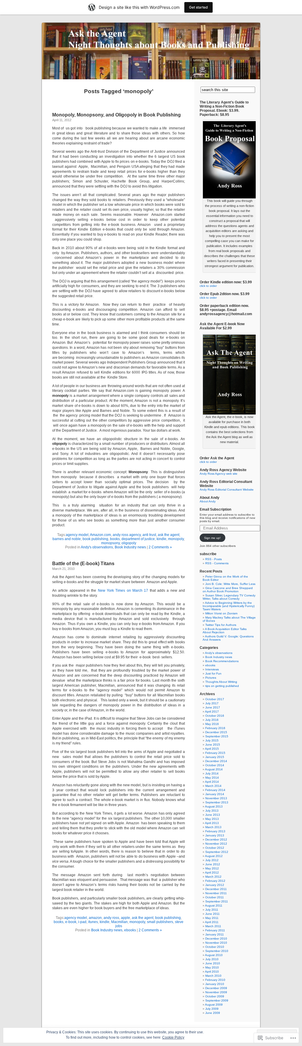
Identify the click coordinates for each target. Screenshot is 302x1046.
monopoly (176, 539)
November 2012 (216, 843)
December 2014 (216, 761)
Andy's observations (97, 547)
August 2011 (213, 905)
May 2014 (212, 777)
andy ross (111, 918)
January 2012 (214, 885)
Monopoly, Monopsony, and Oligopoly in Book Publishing (116, 114)
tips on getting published (222, 686)
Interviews (212, 669)
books (115, 539)
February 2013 (215, 831)
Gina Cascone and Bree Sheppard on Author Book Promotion (228, 589)
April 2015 (212, 748)
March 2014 (213, 785)
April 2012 (212, 872)
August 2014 (214, 769)
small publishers (160, 922)
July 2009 (212, 1008)
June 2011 (212, 913)
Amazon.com (100, 535)
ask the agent (168, 535)
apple (125, 918)
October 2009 (214, 996)
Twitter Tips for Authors (220, 624)
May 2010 (212, 967)
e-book (70, 922)
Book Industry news (130, 547)
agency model (77, 535)
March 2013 (213, 827)
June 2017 (212, 707)
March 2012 (213, 876)
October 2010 (214, 946)
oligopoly (129, 543)
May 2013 (212, 818)
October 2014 (214, 765)
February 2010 (215, 979)
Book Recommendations (222, 661)
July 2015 (212, 740)
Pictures (210, 677)
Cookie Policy (173, 1037)
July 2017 (212, 703)
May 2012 (212, 868)
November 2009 (216, 992)
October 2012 (214, 847)
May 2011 (212, 918)
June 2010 (212, 963)
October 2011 (214, 897)
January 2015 (214, 757)
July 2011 (211, 909)
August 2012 (214, 856)
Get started (198, 7)
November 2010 (216, 942)
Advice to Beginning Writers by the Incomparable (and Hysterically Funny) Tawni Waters (229, 606)
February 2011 (215, 930)
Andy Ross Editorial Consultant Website (227, 489)
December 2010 (216, 938)
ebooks (130, 930)
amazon (95, 918)
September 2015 (216, 736)
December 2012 (216, 839)
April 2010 (212, 971)
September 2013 (216, 802)
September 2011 (216, 901)
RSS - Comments (217, 563)
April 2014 (212, 781)
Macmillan (119, 922)
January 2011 (214, 934)
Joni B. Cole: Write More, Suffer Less (230, 584)
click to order (208, 285)
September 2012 (216, 851)
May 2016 (212, 724)
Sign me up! (212, 538)
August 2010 (214, 955)
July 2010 (212, 959)
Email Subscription (215, 509)
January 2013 (214, 835)
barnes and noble (66, 539)
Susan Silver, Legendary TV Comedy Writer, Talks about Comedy (229, 597)
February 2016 (215, 728)
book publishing (95, 539)
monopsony (110, 543)
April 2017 (212, 711)
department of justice (138, 539)
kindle (161, 539)
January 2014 (214, 794)
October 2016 (214, 715)
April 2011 (212, 922)
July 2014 (212, 773)
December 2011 (216, 889)
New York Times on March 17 (124, 590)
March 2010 (213, 975)
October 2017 (214, 699)
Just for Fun (213, 673)
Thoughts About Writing (221, 681)
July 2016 (212, 719)
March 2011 (213, 926)
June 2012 (212, 864)
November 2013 (216, 798)
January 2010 (214, 984)
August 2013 (214, 806)
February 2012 (215, 880)
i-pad (82, 922)
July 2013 (212, 810)
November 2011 (216, 893)
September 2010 (216, 951)
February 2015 (215, 752)
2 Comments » (160, 547)
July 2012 (212, 860)
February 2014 (215, 790)
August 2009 (214, 1004)
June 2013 (212, 814)
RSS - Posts (213, 559)
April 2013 (212, 823)
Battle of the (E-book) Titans (83, 563)
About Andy (208, 501)
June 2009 (212, 1012)
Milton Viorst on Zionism (221, 613)
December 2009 (216, 988)
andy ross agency (127, 535)
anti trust (149, 535)
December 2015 (216, 732)
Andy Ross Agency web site (218, 473)
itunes (93, 922)
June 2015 (212, 744)
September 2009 (216, 1000)
